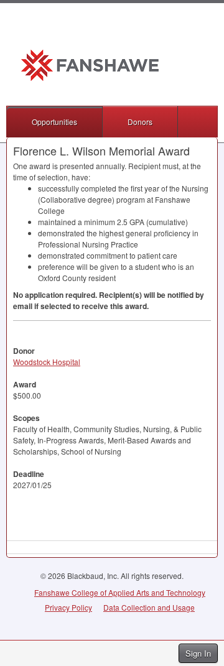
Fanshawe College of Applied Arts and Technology (119, 592)
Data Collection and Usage (149, 607)
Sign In (198, 653)
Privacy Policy (68, 607)
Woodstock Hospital (46, 361)
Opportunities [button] (54, 121)
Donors (140, 121)
